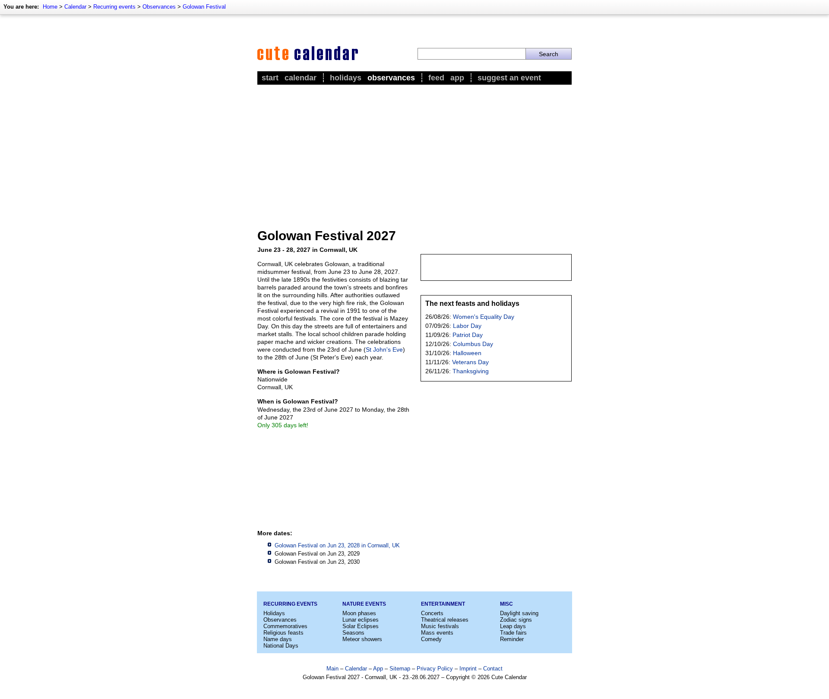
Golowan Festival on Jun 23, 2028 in (337, 545)
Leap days (513, 626)
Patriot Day (467, 334)
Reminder (512, 639)
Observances (159, 6)
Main (332, 668)
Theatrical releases (444, 619)
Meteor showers (362, 639)
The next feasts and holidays (472, 303)
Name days (277, 639)
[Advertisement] (414, 151)
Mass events (437, 632)
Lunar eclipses (360, 619)
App (457, 77)
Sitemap (399, 668)
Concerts (432, 613)
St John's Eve (384, 349)
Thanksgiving (470, 371)
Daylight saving (519, 613)
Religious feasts (283, 632)
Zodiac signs (516, 619)
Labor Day (467, 325)
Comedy (431, 639)
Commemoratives (285, 626)
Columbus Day (473, 343)
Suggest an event (509, 77)
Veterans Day (470, 362)
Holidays (345, 77)
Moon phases (359, 613)
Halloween (467, 353)
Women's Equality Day (483, 316)
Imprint (468, 668)
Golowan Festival (204, 6)
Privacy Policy (435, 668)
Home (50, 6)
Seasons (353, 632)
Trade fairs (513, 632)
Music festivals (440, 626)
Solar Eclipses (360, 626)
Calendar (75, 6)
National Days (280, 645)
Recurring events (114, 6)
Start (270, 77)
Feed (436, 77)
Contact (493, 668)
